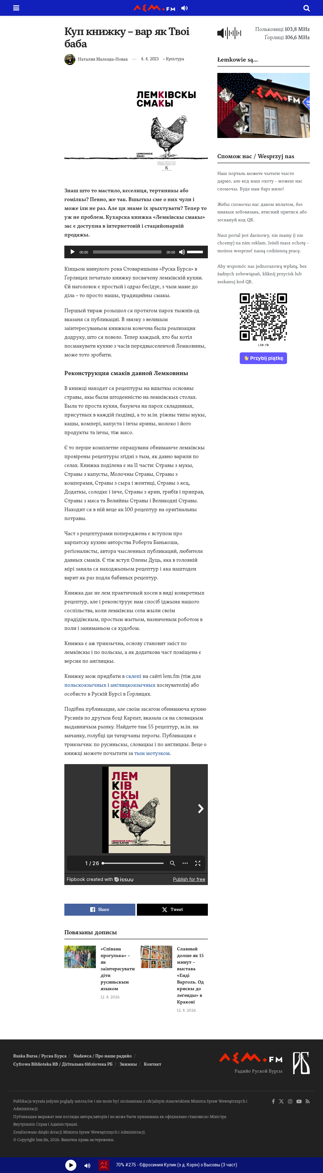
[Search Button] (306, 8)
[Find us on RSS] (308, 1102)
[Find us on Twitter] (281, 1102)
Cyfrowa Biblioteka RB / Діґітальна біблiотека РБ (63, 1064)
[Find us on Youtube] (299, 1102)
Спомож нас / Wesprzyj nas (255, 156)
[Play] (72, 252)
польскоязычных (85, 685)
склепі (133, 676)
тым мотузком (152, 753)
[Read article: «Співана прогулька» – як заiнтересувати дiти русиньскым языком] (80, 957)
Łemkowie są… (237, 59)
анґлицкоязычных (133, 685)
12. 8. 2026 (110, 997)
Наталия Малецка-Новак (103, 59)
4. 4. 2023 (150, 59)
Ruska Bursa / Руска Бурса (40, 1056)
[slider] (196, 251)
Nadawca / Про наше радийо (102, 1056)
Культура (175, 59)
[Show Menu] (16, 8)
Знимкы (128, 1064)
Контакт (152, 1064)
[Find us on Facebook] (273, 1102)
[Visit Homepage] (154, 8)
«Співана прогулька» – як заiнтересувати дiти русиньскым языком (118, 968)
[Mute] (182, 252)
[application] (136, 252)
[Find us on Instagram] (290, 1102)
